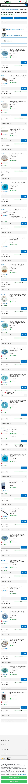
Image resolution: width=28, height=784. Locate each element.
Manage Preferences (14, 777)
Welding (8, 41)
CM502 (2, 428)
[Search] (26, 5)
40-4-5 (2, 400)
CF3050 (3, 560)
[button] (2, 1)
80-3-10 (3, 49)
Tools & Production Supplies (11, 9)
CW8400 (3, 508)
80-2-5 (2, 534)
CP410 (2, 692)
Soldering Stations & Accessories (14, 29)
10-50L (2, 101)
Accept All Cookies (14, 781)
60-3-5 (2, 666)
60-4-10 (3, 348)
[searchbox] (13, 5)
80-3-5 (2, 611)
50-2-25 (3, 639)
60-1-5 (2, 182)
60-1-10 (2, 374)
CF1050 (3, 128)
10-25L (2, 153)
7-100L (2, 264)
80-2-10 (3, 321)
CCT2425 (3, 237)
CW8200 (3, 481)
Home (2, 9)
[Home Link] (10, 1)
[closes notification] (22, 392)
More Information (22, 774)
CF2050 (3, 586)
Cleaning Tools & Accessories (13, 35)
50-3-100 (3, 294)
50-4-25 (3, 454)
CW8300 (3, 209)
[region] (14, 772)
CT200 (2, 75)
